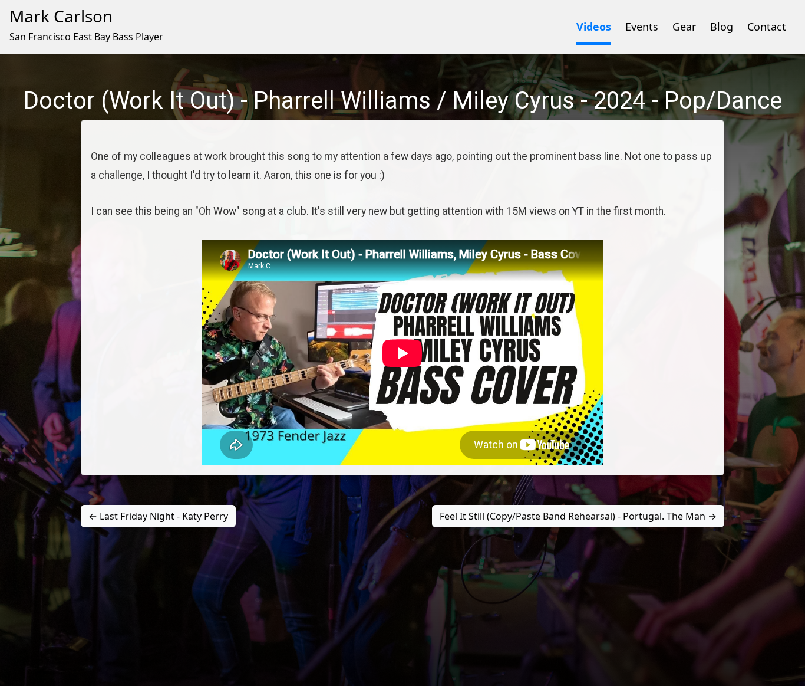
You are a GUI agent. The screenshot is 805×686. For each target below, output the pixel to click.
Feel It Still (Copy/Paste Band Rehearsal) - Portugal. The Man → (578, 516)
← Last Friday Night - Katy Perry (158, 516)
